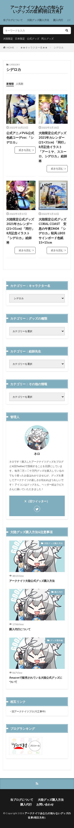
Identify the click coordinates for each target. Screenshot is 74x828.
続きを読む (25, 149)
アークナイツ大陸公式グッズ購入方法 (32, 580)
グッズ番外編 (56, 640)
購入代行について (20, 629)
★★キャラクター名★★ (33, 47)
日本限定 (20, 38)
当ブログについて (13, 20)
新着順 (10, 83)
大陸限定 (8, 38)
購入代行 (58, 20)
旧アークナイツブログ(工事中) (28, 711)
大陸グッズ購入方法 (38, 20)
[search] (67, 30)
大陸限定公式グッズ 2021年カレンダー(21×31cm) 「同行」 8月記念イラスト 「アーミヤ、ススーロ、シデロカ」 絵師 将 (53, 147)
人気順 (19, 83)
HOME (10, 47)
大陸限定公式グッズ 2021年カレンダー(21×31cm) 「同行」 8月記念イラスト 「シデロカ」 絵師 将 (20, 230)
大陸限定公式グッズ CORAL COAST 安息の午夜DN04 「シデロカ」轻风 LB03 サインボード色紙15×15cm (52, 230)
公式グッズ (33, 38)
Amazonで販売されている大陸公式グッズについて (35, 679)
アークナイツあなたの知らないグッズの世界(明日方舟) (37, 9)
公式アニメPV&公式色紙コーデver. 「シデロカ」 (20, 137)
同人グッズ (47, 38)
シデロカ (59, 47)
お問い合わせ (45, 804)
